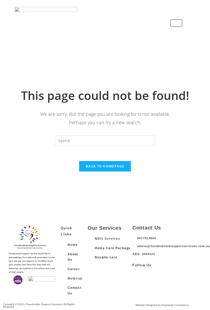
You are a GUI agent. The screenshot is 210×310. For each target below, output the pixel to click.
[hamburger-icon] (176, 23)
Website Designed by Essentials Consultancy (162, 305)
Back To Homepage (105, 166)
